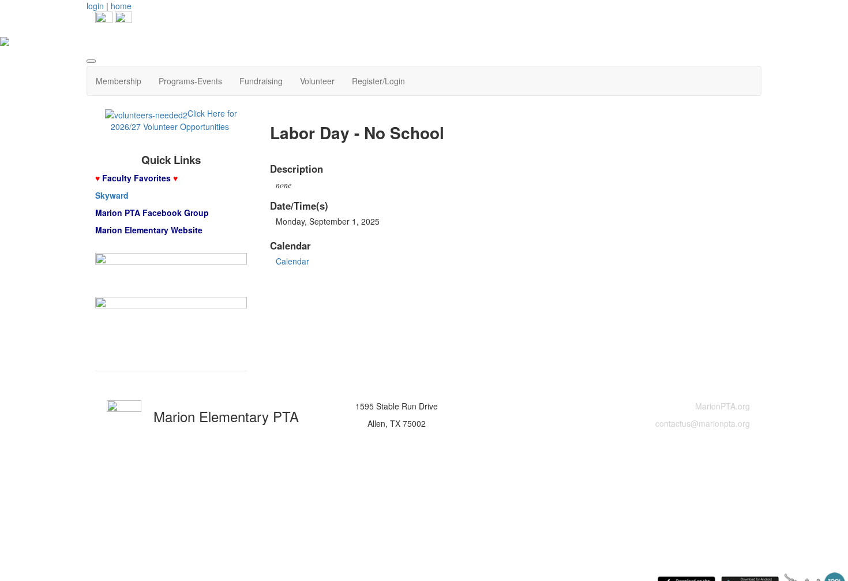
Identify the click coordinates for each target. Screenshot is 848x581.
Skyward (112, 195)
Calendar (292, 261)
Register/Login (378, 81)
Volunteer (317, 81)
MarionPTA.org (722, 406)
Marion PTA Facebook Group (152, 212)
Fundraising (261, 81)
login (95, 6)
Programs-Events (190, 81)
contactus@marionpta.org (702, 423)
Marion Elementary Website (148, 230)
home (121, 6)
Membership (118, 81)
